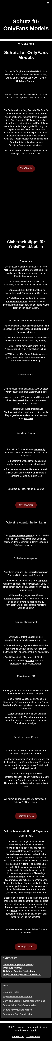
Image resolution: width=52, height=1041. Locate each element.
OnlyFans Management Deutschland (22, 974)
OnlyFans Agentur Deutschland (19, 971)
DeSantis (7, 992)
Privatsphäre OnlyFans (33, 1001)
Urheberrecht (11, 783)
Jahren (43, 113)
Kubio (34, 1030)
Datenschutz (33, 1036)
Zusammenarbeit (13, 880)
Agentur (13, 142)
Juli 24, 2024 (27, 44)
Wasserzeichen (21, 400)
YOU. (34, 78)
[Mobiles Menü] (48, 2)
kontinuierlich (11, 598)
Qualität (30, 660)
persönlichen (42, 329)
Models (43, 117)
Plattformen (9, 412)
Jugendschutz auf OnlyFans (17, 996)
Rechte (28, 473)
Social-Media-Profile (16, 301)
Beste (14, 910)
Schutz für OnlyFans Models (17, 1010)
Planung (13, 649)
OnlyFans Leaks (11, 1001)
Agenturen (36, 777)
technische (12, 848)
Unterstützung (22, 539)
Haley (16, 992)
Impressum (18, 1036)
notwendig (39, 449)
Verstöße (28, 418)
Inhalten (42, 649)
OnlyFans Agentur (25, 81)
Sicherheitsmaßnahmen (18, 854)
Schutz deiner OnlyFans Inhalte (19, 1005)
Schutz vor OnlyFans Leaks (17, 1014)
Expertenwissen (37, 572)
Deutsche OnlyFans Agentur (18, 964)
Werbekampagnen (33, 717)
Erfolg (29, 640)
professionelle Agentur (21, 535)
